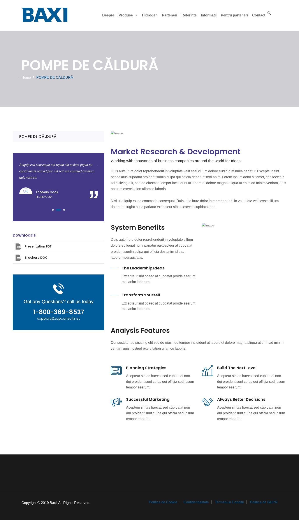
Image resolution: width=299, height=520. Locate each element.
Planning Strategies (146, 367)
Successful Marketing (148, 399)
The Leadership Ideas (143, 268)
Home (26, 77)
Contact (258, 15)
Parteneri (169, 15)
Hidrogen (150, 15)
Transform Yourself (141, 295)
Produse (126, 15)
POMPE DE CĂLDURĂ (37, 136)
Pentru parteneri (234, 15)
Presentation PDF (38, 246)
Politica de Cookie (163, 502)
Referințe (189, 15)
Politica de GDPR (264, 502)
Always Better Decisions (241, 399)
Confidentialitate (196, 502)
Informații (208, 15)
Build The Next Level (237, 367)
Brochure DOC (36, 257)
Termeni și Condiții (229, 502)
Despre (108, 15)
